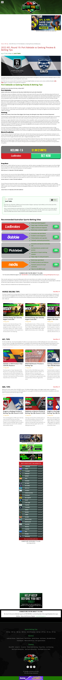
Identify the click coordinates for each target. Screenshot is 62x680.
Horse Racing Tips (31, 632)
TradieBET (27, 471)
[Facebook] (28, 667)
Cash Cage (27, 502)
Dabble (26, 469)
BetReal (27, 476)
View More (56, 291)
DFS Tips (44, 632)
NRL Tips (13, 632)
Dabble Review (20, 638)
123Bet (26, 514)
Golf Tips (38, 632)
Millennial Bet (28, 519)
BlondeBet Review (51, 638)
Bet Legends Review (40, 640)
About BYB (11, 647)
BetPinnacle (28, 522)
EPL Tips (54, 632)
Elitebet (27, 534)
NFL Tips (49, 632)
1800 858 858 (24, 274)
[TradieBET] (31, 443)
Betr (26, 531)
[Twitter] (31, 667)
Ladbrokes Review (11, 638)
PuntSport (27, 495)
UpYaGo (26, 510)
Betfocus (27, 488)
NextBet (27, 512)
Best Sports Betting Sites (18, 649)
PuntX (26, 500)
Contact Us (17, 647)
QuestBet (27, 524)
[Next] (57, 312)
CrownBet (27, 507)
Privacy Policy (42, 647)
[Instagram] (34, 667)
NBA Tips (24, 632)
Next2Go (27, 526)
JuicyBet (27, 517)
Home (2, 44)
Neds (26, 478)
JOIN (56, 226)
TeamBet (27, 505)
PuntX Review (20, 640)
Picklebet (27, 481)
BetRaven (27, 473)
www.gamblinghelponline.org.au (51, 274)
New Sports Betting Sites (31, 649)
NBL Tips (18, 632)
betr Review (43, 638)
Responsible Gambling (32, 647)
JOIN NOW (40, 466)
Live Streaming (49, 647)
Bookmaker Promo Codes (44, 649)
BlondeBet (27, 485)
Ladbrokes (27, 466)
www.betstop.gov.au (41, 616)
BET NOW (46, 156)
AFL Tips (6, 44)
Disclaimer (23, 647)
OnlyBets (27, 490)
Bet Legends (28, 497)
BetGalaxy (27, 536)
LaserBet (27, 529)
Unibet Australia (29, 493)
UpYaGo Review (35, 638)
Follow (54, 200)
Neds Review (27, 638)
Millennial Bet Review (29, 640)
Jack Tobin (17, 53)
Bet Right (27, 483)
